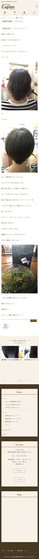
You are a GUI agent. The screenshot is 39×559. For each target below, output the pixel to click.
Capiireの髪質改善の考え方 (13, 401)
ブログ (4, 434)
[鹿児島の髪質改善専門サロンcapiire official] (8, 6)
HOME (3, 550)
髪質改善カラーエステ (12, 416)
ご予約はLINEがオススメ (12, 407)
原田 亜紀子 (20, 17)
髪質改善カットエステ (12, 421)
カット (7, 425)
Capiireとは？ (6, 430)
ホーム (4, 398)
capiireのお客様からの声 (12, 404)
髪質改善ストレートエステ (13, 419)
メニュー (5, 413)
